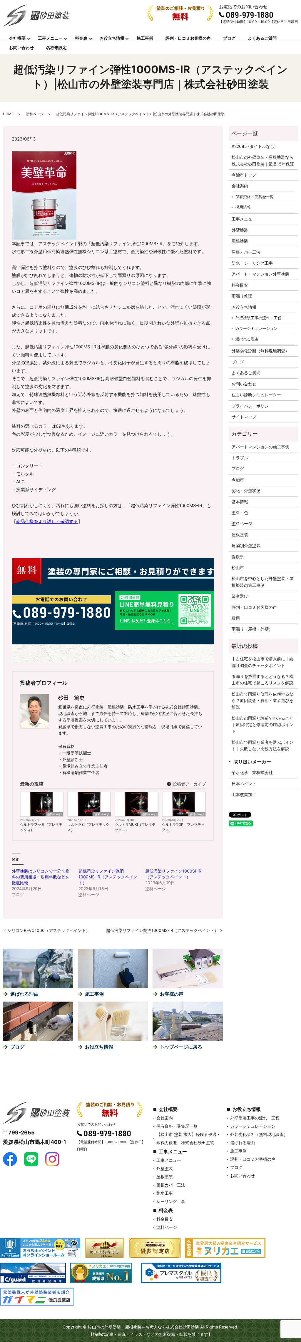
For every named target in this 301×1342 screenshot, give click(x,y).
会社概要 (17, 38)
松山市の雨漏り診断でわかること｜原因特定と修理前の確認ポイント (262, 725)
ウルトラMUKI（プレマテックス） (135, 827)
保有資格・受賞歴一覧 (254, 196)
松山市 (238, 567)
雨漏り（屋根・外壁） (252, 628)
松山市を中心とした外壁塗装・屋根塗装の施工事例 (262, 581)
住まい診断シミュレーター (256, 394)
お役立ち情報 (112, 38)
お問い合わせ (21, 47)
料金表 (81, 38)
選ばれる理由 (246, 339)
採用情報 (243, 207)
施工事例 (145, 38)
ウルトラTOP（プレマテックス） (183, 827)
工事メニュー (50, 38)
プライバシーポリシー (252, 405)
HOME (8, 114)
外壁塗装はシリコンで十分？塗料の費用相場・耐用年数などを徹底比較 (40, 876)
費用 (236, 618)
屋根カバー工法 (246, 252)
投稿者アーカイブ (189, 783)
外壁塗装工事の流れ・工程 (258, 317)
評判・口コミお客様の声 (188, 38)
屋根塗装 (240, 240)
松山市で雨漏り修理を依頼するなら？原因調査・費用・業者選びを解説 (262, 700)
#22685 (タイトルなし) (254, 146)
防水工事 (164, 1193)
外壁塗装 (240, 230)
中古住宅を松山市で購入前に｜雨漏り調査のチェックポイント (262, 662)
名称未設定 (56, 47)
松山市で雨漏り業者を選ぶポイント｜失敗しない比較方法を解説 (262, 745)
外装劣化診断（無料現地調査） (260, 350)
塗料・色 (240, 512)
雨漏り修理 (242, 295)
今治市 (238, 479)
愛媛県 (238, 556)
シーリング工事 (170, 1201)
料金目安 (240, 285)
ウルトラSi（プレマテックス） (88, 827)
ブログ (229, 38)
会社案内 (240, 185)
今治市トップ (244, 174)
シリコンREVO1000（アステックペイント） (48, 930)
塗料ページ (35, 114)
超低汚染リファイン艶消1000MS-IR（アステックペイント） (107, 876)
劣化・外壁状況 (246, 490)
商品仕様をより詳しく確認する (47, 521)
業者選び (240, 596)
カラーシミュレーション (256, 328)
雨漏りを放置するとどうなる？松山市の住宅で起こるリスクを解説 (262, 679)
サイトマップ (244, 416)
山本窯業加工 (244, 794)
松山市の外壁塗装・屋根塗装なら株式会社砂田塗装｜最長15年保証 (263, 160)
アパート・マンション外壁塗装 (260, 273)
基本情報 (240, 501)
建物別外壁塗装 (246, 545)
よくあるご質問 (262, 38)
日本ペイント (244, 783)
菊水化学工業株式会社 (252, 772)
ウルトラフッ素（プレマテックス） (41, 827)
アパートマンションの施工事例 (260, 446)
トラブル (240, 457)
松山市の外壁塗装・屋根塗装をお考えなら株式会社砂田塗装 (143, 1326)
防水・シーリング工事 (252, 262)
